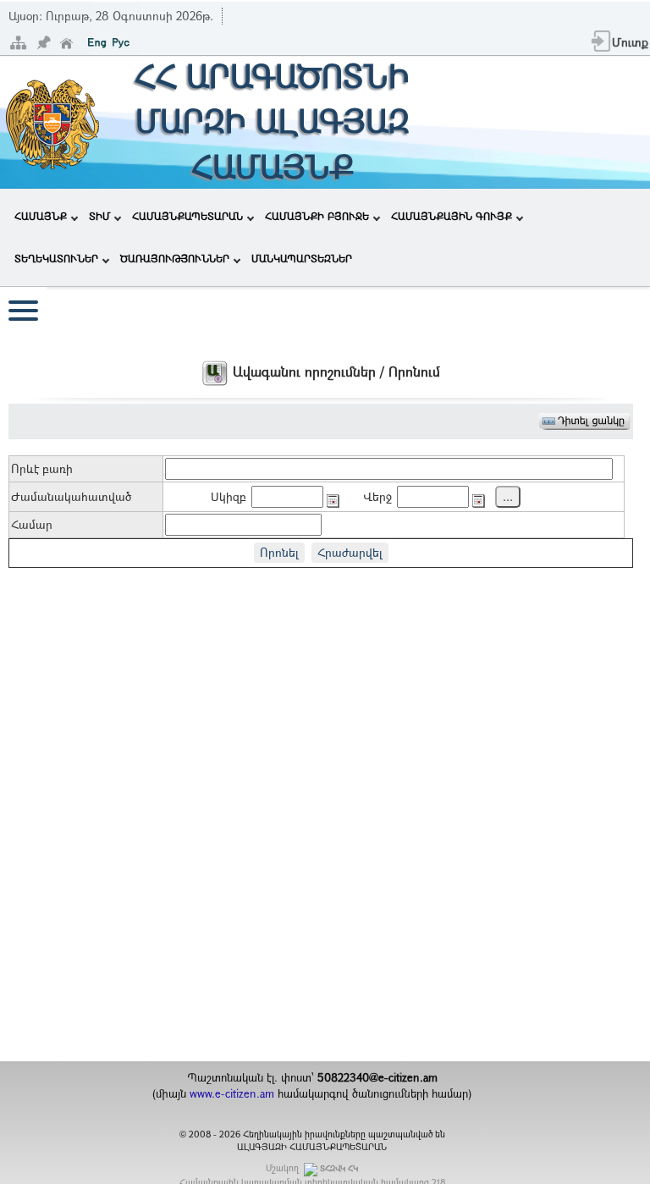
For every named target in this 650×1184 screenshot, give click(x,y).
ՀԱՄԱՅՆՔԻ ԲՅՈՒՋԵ (317, 216)
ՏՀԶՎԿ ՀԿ (339, 1168)
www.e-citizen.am (232, 1093)
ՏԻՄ (99, 216)
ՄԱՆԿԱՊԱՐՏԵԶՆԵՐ (301, 258)
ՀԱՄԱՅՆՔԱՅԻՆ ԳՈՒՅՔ (451, 216)
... (508, 496)
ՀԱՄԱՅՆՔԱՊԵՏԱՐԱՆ (187, 216)
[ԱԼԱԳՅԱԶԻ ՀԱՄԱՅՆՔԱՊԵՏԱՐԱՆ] (51, 121)
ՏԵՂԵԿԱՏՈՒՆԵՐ (56, 258)
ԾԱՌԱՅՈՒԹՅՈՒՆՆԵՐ (174, 258)
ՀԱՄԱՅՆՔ (40, 216)
